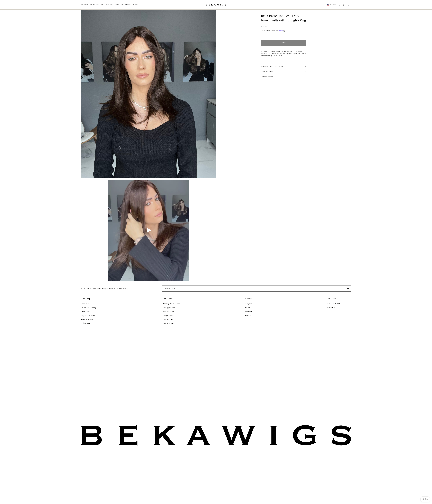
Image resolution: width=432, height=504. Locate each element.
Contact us (85, 304)
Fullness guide (168, 312)
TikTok (247, 308)
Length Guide (168, 315)
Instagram (248, 304)
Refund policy (86, 323)
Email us (332, 307)
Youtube (248, 315)
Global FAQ (85, 312)
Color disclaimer (267, 71)
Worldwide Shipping (88, 308)
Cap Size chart (168, 319)
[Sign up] (348, 289)
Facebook (248, 312)
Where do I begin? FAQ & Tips (272, 66)
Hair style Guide (169, 323)
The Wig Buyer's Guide (171, 304)
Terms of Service (87, 319)
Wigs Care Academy (88, 315)
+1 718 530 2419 (335, 303)
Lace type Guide (169, 308)
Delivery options (267, 77)
